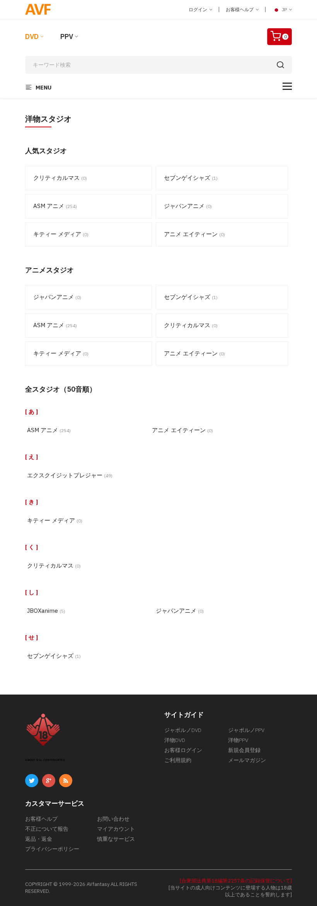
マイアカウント (116, 828)
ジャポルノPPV (246, 730)
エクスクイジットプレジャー (69, 475)
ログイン (198, 9)
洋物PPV (238, 740)
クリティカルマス (60, 177)
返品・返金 (38, 838)
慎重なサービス (116, 838)
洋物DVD (174, 740)
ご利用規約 (177, 760)
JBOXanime (46, 610)
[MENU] (287, 86)
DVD (32, 36)
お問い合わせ (113, 818)
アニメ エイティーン (194, 234)
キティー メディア (61, 234)
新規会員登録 (244, 750)
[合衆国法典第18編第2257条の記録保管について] (236, 880)
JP (284, 9)
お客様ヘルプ (240, 9)
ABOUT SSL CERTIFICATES (45, 760)
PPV (66, 36)
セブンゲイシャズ (191, 177)
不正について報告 (46, 828)
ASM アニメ (55, 206)
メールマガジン (247, 760)
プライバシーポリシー (52, 848)
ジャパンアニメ (188, 206)
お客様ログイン (183, 750)
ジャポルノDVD (182, 730)
